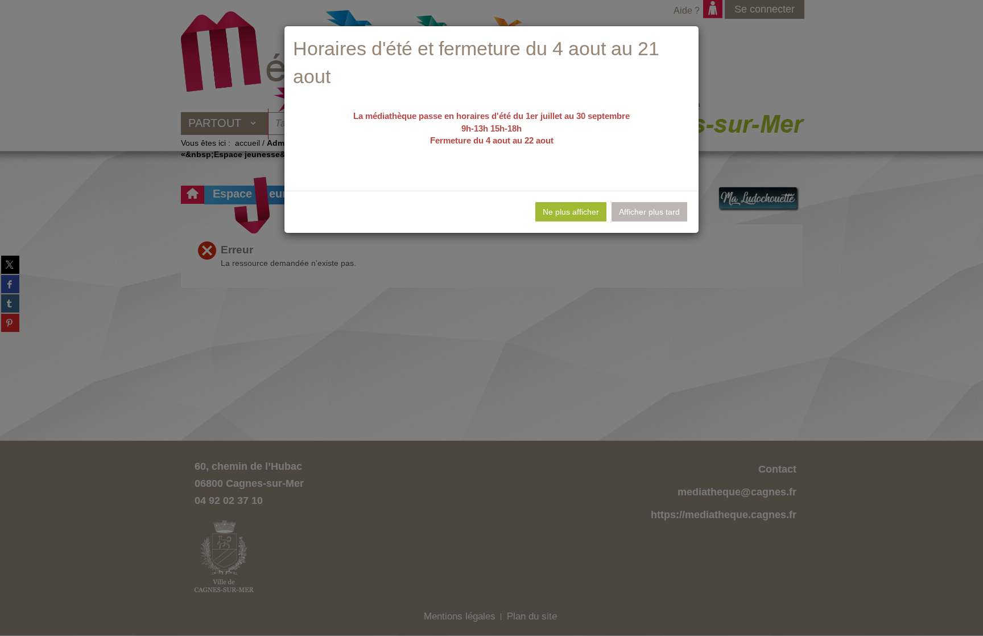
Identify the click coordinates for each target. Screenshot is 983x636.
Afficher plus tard (649, 211)
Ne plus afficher (571, 211)
